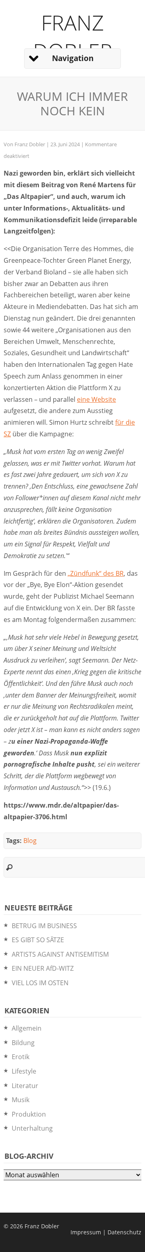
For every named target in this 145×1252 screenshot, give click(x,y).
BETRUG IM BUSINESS (44, 925)
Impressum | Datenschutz (105, 1232)
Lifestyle (24, 1071)
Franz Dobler (72, 36)
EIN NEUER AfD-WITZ (43, 968)
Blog (30, 840)
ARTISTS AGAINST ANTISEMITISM (60, 954)
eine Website (96, 399)
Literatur (25, 1085)
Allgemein (26, 1028)
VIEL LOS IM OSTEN (40, 982)
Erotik (20, 1056)
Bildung (23, 1042)
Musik (20, 1099)
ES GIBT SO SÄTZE (38, 939)
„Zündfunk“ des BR (96, 573)
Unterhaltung (32, 1128)
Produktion (29, 1114)
